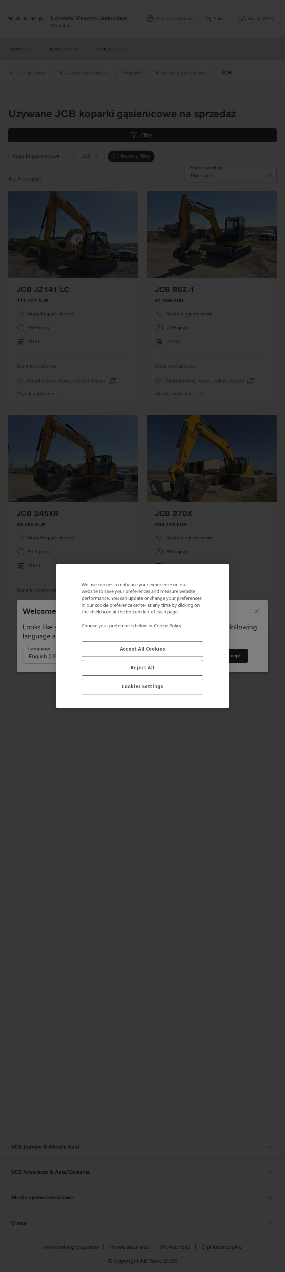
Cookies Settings (142, 686)
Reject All (143, 668)
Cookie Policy (167, 625)
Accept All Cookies (142, 649)
